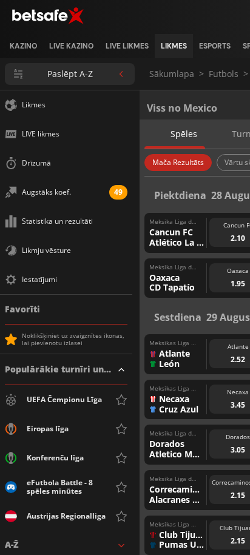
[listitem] (23, 46)
